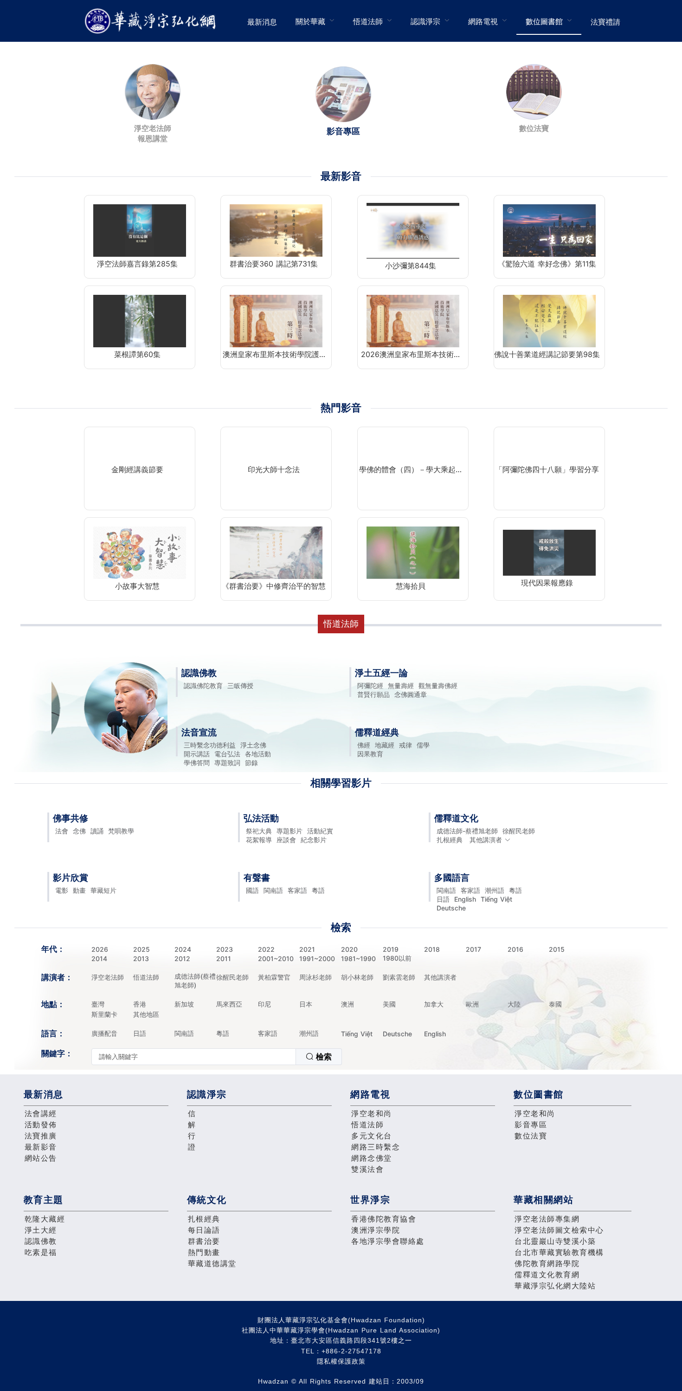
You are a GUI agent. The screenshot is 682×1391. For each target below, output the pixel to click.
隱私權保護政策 (341, 1361)
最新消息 (262, 21)
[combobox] (216, 1056)
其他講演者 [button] (486, 840)
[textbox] (193, 1056)
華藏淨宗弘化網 (152, 21)
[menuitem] (262, 21)
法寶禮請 (605, 21)
